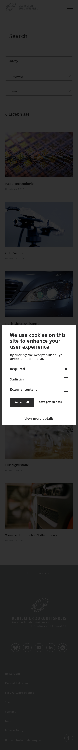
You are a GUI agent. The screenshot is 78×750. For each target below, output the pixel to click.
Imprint (10, 721)
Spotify (62, 647)
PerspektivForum (16, 683)
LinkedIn (50, 647)
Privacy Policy (14, 730)
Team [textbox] (12, 91)
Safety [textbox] (13, 61)
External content (23, 389)
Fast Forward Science (19, 692)
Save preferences (50, 402)
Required (17, 369)
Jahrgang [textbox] (15, 76)
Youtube (39, 647)
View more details (39, 418)
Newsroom (12, 673)
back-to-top (68, 738)
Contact (10, 711)
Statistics (17, 379)
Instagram (27, 647)
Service (9, 702)
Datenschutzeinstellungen (23, 740)
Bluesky (15, 647)
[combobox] (39, 60)
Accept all (22, 402)
